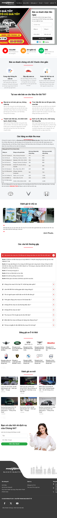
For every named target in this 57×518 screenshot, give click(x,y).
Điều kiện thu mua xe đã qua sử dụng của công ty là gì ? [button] (21, 320)
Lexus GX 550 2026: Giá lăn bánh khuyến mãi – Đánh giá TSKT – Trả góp (9, 388)
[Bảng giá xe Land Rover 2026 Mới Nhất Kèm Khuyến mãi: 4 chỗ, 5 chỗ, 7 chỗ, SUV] (17, 343)
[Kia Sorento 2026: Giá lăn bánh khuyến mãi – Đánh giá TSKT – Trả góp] (28, 401)
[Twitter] (11, 503)
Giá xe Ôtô (25, 3)
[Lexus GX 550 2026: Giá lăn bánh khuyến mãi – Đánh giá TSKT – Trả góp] (9, 381)
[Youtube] (17, 503)
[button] (55, 3)
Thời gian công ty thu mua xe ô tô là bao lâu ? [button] (18, 299)
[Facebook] (4, 503)
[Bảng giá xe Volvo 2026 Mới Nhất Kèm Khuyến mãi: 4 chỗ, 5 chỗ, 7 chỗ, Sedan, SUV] (51, 356)
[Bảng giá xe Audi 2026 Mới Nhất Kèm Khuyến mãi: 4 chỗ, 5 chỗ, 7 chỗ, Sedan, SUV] (40, 356)
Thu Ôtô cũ (19, 3)
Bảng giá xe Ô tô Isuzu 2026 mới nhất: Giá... (51, 349)
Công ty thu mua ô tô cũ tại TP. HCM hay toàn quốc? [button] (20, 284)
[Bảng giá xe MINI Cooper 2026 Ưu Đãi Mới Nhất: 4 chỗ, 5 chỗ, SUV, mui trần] (6, 343)
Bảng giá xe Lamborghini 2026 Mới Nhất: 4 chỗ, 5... (17, 362)
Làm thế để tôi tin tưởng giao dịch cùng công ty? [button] (18, 289)
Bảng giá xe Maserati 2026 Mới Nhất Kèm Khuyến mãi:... (6, 362)
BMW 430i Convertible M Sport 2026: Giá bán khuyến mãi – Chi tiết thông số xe (46, 388)
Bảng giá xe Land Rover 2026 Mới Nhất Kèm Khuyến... (17, 349)
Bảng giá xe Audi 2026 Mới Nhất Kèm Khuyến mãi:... (39, 362)
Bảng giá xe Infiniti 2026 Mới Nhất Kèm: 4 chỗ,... (28, 349)
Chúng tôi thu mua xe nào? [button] (12, 310)
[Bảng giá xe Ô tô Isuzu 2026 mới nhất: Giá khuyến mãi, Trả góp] (51, 343)
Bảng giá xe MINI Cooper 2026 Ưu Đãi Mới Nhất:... (6, 349)
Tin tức (40, 3)
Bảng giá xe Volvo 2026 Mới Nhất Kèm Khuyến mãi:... (50, 362)
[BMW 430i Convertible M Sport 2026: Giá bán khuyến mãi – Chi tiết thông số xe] (47, 381)
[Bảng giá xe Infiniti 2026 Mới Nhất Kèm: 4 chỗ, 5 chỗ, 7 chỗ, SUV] (28, 343)
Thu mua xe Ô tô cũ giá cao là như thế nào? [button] (17, 315)
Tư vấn (46, 3)
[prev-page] (2, 368)
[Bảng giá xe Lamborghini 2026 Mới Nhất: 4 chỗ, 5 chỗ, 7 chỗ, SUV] (17, 356)
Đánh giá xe (34, 3)
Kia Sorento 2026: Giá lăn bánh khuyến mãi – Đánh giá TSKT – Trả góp (28, 408)
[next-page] (4, 368)
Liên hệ (52, 3)
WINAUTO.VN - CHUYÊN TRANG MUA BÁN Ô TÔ (19, 498)
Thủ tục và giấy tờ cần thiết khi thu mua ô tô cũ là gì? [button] (20, 325)
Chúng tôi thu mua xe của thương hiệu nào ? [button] (17, 304)
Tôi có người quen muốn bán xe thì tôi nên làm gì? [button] (19, 294)
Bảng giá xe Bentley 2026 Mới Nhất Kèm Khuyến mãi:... (39, 349)
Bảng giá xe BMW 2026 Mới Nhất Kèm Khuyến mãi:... (28, 362)
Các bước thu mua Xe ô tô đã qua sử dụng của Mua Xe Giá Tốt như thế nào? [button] (27, 255)
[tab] (28, 255)
